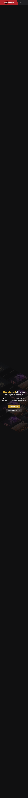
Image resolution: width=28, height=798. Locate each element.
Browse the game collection (14, 410)
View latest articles (14, 406)
